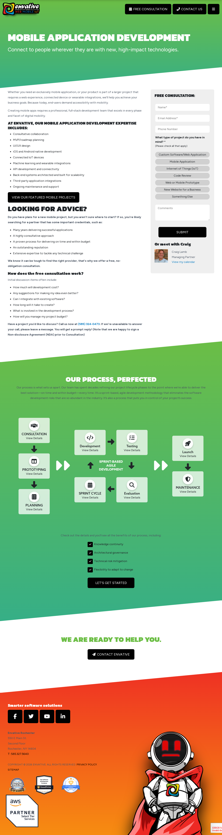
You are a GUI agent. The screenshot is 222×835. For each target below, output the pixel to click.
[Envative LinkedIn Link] (63, 716)
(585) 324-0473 (89, 324)
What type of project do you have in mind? (180, 140)
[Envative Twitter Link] (31, 716)
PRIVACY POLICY (87, 764)
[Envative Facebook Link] (15, 716)
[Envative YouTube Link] (47, 716)
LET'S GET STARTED (111, 583)
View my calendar (183, 262)
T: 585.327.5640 (18, 754)
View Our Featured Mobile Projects (43, 197)
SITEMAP (13, 769)
